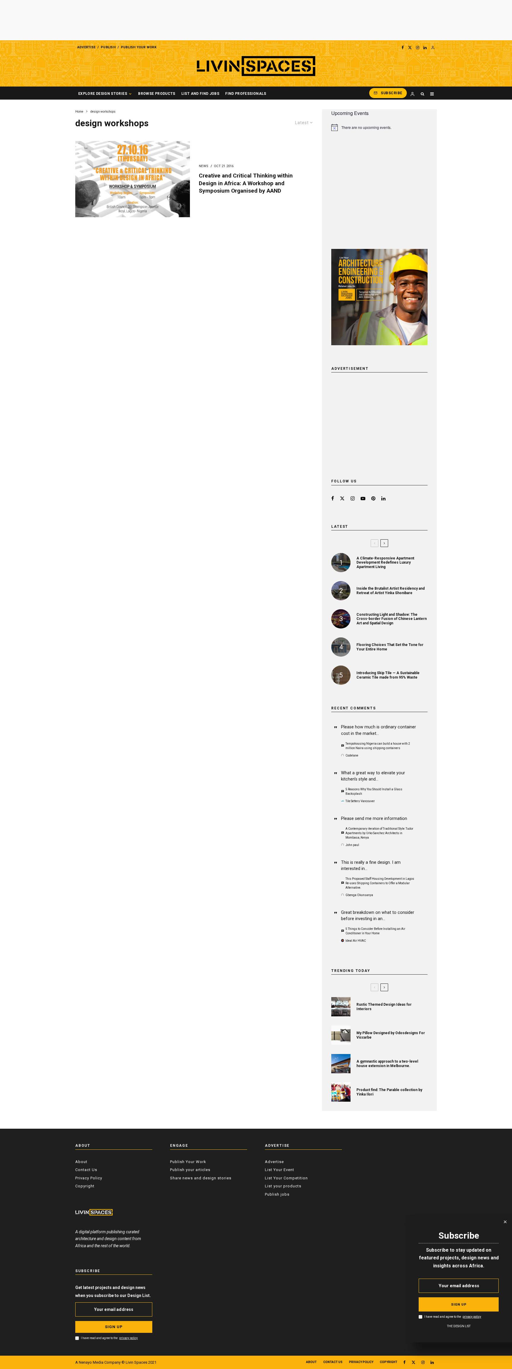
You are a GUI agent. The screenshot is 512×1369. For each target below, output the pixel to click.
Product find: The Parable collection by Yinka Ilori (389, 1092)
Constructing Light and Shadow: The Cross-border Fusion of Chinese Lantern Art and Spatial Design (391, 618)
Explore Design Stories (102, 94)
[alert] (379, 127)
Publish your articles (190, 1170)
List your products (283, 1186)
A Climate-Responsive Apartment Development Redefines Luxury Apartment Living (385, 562)
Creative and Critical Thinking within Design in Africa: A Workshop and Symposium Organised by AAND (246, 183)
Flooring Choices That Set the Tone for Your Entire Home (389, 647)
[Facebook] (402, 47)
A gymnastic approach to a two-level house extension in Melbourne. (387, 1063)
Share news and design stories (200, 1178)
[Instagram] (417, 47)
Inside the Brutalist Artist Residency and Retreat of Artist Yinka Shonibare (390, 590)
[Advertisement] (256, 20)
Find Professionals (245, 94)
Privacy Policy (88, 1178)
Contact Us (86, 1170)
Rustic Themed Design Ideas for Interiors (384, 1006)
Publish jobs (277, 1194)
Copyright (85, 1186)
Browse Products (156, 94)
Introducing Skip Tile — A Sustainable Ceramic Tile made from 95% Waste (388, 675)
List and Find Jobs (200, 94)
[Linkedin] (425, 47)
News (204, 166)
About (81, 1162)
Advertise (86, 47)
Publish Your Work (138, 47)
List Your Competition (286, 1178)
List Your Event (279, 1170)
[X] (410, 47)
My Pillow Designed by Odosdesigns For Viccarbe (390, 1035)
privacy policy (128, 1338)
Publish (108, 47)
